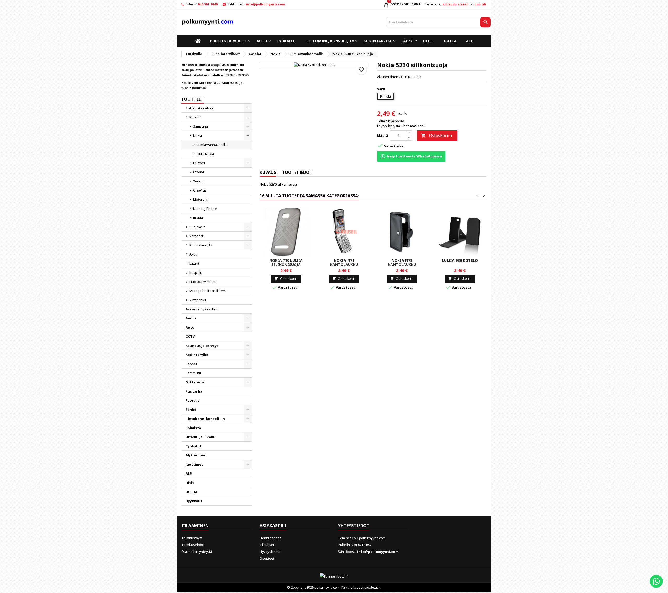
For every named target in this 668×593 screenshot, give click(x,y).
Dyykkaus (194, 501)
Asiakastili (273, 526)
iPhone (198, 172)
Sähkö (407, 40)
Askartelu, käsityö (202, 309)
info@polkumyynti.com (265, 4)
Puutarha (194, 391)
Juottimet (194, 464)
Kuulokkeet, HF (201, 245)
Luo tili (480, 4)
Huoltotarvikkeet (202, 281)
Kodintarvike (377, 40)
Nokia (197, 135)
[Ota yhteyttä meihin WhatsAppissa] (656, 581)
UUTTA (450, 40)
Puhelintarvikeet (228, 40)
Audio (191, 318)
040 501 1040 (208, 4)
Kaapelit (195, 272)
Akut (192, 254)
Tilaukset (267, 544)
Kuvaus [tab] (268, 172)
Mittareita (195, 382)
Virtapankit (197, 300)
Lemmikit (194, 373)
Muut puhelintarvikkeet (207, 290)
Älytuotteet (196, 455)
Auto (262, 40)
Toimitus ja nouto (390, 120)
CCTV (190, 336)
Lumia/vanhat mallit (212, 144)
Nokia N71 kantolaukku (344, 262)
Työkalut (286, 40)
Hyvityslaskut (270, 551)
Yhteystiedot (353, 526)
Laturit (194, 263)
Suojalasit (197, 226)
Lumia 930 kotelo (460, 260)
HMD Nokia (205, 153)
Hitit (428, 40)
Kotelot (195, 117)
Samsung (200, 126)
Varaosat (196, 236)
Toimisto (193, 427)
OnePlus (200, 190)
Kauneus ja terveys (202, 345)
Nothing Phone (205, 208)
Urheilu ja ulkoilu (201, 437)
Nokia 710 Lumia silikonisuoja (286, 262)
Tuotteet (192, 99)
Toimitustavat (191, 538)
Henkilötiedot (270, 538)
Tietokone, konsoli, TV (330, 40)
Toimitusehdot (192, 544)
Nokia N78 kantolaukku (402, 262)
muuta (198, 217)
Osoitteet (267, 558)
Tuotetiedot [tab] (297, 172)
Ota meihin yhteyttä (196, 551)
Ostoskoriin (436, 135)
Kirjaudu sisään (455, 4)
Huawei (199, 163)
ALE (469, 40)
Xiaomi (198, 181)
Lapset (192, 363)
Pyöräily (192, 400)
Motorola (200, 199)
